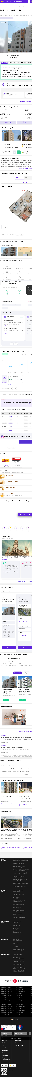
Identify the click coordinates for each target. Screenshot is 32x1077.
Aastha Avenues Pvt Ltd (14, 658)
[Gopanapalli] (29, 1)
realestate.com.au (19, 1038)
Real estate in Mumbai (6, 987)
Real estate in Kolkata (6, 1004)
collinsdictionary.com (20, 1045)
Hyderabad (5, 6)
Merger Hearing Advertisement (6, 1058)
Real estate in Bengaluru (7, 989)
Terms (3, 1045)
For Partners (5, 1043)
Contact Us (5, 1053)
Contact (6, 699)
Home (1, 6)
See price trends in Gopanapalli (8, 384)
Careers (4, 1038)
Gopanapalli (11, 6)
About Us (4, 1040)
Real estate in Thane (6, 1008)
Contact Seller (9, 647)
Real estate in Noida (5, 1002)
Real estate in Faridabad (6, 1012)
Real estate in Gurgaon (6, 1000)
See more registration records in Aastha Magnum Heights (15, 403)
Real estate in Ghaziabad (7, 1014)
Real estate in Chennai (6, 995)
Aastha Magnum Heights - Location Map (11, 847)
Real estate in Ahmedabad (7, 1006)
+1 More (9, 307)
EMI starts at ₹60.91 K (23, 621)
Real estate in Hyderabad (7, 991)
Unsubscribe (5, 1055)
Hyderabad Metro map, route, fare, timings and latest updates (11, 830)
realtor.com (18, 1040)
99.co (16, 1043)
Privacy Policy (5, 1050)
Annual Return (5, 1048)
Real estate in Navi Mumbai (7, 1010)
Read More (4, 559)
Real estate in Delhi (5, 998)
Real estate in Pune (5, 993)
